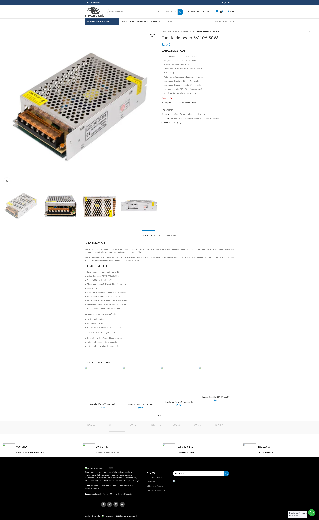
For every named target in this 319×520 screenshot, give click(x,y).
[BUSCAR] (180, 12)
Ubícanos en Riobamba (156, 490)
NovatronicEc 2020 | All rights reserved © (120, 516)
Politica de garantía (154, 478)
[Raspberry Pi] (159, 427)
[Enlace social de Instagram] (115, 504)
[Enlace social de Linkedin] (229, 3)
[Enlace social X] (225, 3)
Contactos (151, 482)
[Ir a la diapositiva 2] (160, 415)
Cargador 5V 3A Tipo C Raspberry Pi (178, 402)
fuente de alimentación (211, 118)
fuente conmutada (194, 118)
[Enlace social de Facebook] (222, 3)
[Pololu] (202, 427)
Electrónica (174, 114)
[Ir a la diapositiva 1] (158, 415)
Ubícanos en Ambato (155, 486)
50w (175, 118)
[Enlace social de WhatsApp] (232, 3)
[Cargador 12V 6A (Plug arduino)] (140, 384)
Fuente (183, 118)
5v (179, 118)
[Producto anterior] (309, 31)
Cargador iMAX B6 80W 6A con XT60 (216, 397)
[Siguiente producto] (315, 31)
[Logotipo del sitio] (95, 12)
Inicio (163, 31)
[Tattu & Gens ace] (116, 427)
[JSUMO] (223, 427)
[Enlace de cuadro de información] (24, 449)
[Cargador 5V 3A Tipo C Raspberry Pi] (178, 383)
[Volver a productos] (312, 31)
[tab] (148, 234)
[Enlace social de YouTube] (122, 504)
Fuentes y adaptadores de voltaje (181, 31)
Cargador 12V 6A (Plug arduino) (140, 404)
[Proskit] (181, 427)
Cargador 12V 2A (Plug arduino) (102, 404)
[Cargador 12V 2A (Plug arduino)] (102, 384)
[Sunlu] (138, 427)
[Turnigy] (95, 427)
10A (171, 118)
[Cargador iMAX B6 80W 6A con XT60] (216, 381)
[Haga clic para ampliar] (7, 181)
